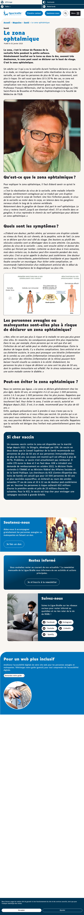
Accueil (7, 23)
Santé (26, 23)
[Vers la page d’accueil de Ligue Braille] (13, 13)
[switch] (21, 2)
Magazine (17, 23)
